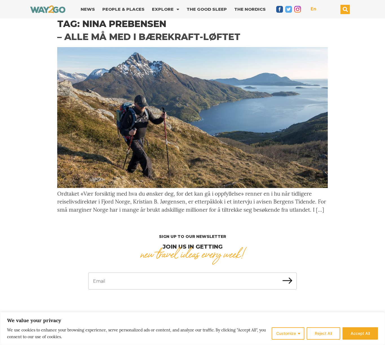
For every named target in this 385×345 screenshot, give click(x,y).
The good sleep (207, 9)
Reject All (323, 333)
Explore (163, 9)
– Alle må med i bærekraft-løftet (148, 36)
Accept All (360, 333)
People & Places (123, 9)
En (313, 9)
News (88, 9)
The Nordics (250, 9)
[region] (192, 328)
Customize (286, 333)
